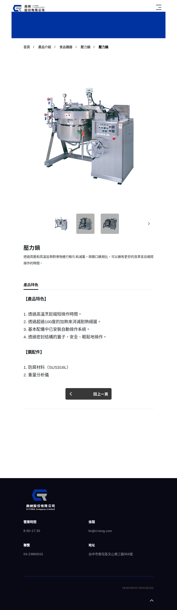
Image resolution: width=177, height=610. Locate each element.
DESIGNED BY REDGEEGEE (137, 588)
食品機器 (65, 47)
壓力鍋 (85, 47)
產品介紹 (44, 47)
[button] (148, 223)
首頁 (27, 47)
